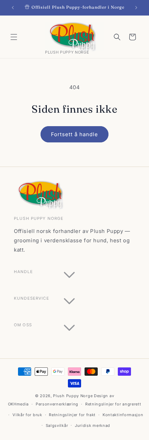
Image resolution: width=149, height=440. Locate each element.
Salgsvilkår (57, 425)
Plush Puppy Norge (73, 395)
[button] (13, 37)
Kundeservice (31, 298)
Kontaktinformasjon (123, 414)
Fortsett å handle (74, 134)
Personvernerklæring (57, 404)
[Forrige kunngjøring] (12, 7)
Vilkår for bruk (27, 414)
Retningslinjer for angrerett (113, 404)
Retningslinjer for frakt (72, 414)
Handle (23, 271)
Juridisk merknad (92, 425)
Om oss (23, 324)
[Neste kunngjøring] (136, 7)
